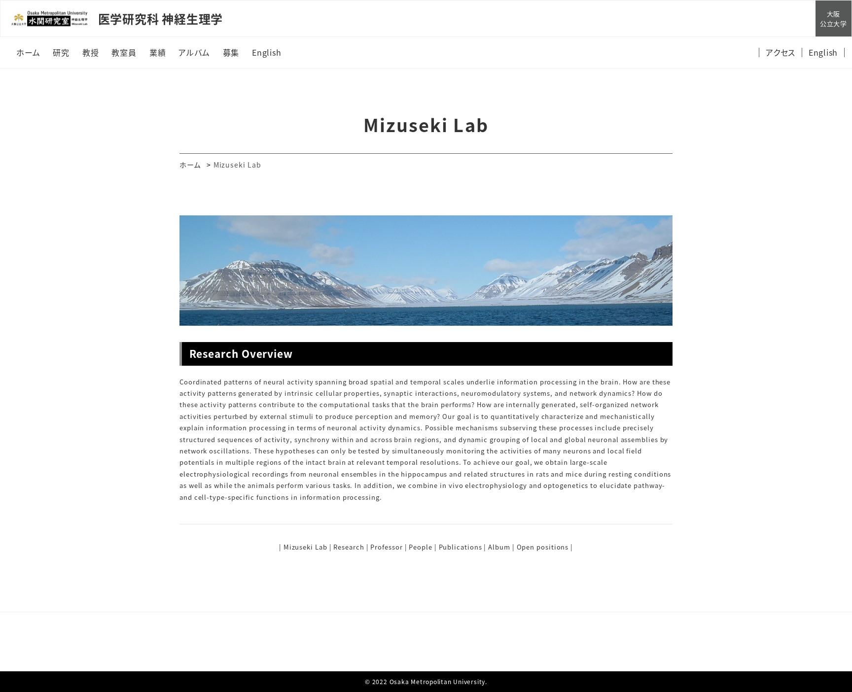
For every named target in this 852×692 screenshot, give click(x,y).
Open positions (543, 547)
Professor (386, 547)
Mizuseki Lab (305, 547)
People (420, 547)
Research (348, 547)
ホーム (190, 165)
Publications (460, 547)
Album (499, 547)
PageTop (829, 638)
